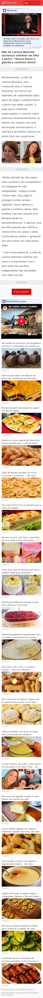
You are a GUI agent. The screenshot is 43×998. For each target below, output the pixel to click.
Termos (27, 993)
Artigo (26, 3)
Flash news (35, 3)
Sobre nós (5, 993)
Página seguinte (21, 292)
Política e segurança (16, 993)
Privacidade (34, 993)
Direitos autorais (7, 994)
